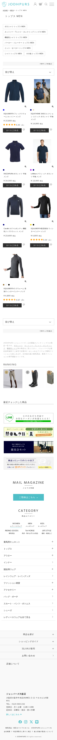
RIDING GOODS (11, 531)
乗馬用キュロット (12, 542)
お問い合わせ (28, 655)
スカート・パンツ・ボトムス (17, 603)
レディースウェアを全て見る (17, 617)
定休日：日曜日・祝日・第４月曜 (20, 710)
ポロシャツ (18, 346)
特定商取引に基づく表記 (22, 731)
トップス (8, 549)
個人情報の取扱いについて (43, 731)
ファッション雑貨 (12, 583)
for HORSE (30, 531)
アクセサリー (10, 590)
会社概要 (7, 731)
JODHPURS (21, 736)
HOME (5, 10)
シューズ (8, 610)
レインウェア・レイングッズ (17, 576)
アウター (8, 555)
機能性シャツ (12, 348)
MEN (12, 10)
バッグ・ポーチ (11, 596)
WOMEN (16, 524)
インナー (8, 562)
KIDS (42, 524)
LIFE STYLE (47, 531)
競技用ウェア (10, 569)
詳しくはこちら (13, 714)
